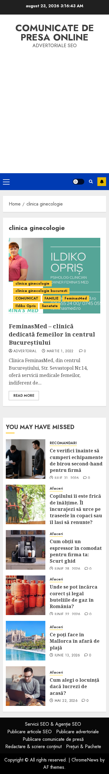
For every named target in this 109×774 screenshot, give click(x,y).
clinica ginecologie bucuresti (41, 290)
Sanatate (50, 306)
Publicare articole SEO (29, 731)
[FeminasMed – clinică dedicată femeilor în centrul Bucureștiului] (54, 276)
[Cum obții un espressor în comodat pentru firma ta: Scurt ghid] (25, 550)
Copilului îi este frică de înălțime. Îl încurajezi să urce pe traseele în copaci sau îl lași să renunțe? (76, 509)
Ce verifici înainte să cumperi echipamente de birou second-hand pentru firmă (76, 460)
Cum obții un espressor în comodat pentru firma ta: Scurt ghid (76, 551)
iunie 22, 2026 (68, 614)
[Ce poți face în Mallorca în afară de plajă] (25, 640)
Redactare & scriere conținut (33, 746)
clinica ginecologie (32, 283)
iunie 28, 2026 (68, 569)
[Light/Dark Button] (78, 182)
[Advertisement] (54, 107)
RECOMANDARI (63, 443)
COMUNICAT (26, 298)
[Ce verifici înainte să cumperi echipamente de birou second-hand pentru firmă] (25, 459)
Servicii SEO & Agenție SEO (53, 724)
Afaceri (56, 488)
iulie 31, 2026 (67, 478)
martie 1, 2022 (60, 351)
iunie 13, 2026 (67, 655)
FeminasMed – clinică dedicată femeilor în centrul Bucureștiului (52, 334)
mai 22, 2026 (66, 701)
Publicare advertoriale (77, 731)
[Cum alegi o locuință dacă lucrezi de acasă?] (25, 686)
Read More (23, 395)
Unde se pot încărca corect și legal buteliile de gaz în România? (73, 597)
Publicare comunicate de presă (53, 739)
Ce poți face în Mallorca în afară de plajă (74, 641)
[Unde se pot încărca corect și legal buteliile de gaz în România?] (25, 595)
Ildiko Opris (25, 306)
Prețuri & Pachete (83, 746)
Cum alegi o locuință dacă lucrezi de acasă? (74, 686)
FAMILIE (51, 298)
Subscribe (101, 181)
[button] (6, 181)
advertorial (24, 351)
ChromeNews (85, 760)
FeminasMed (76, 298)
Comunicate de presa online (54, 32)
